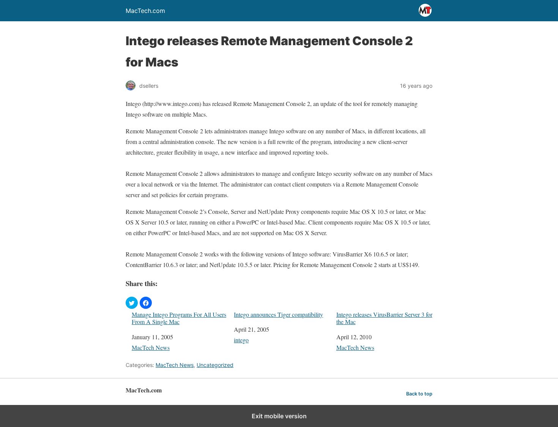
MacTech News (151, 347)
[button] (132, 303)
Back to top (419, 394)
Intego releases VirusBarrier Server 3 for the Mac (384, 318)
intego (241, 340)
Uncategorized (215, 365)
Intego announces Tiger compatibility (278, 314)
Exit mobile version (279, 416)
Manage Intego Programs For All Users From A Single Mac (179, 318)
